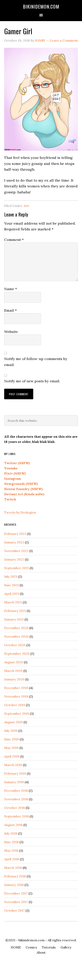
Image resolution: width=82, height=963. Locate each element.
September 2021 (16, 568)
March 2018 (13, 868)
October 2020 (14, 645)
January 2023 (14, 542)
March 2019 (13, 765)
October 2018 (14, 808)
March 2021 (13, 602)
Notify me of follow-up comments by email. (35, 361)
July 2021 (10, 576)
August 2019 (13, 722)
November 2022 (16, 551)
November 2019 (16, 696)
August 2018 (13, 825)
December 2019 (16, 688)
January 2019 (14, 782)
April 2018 (11, 859)
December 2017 (16, 893)
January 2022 (14, 559)
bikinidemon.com (41, 6)
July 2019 (11, 731)
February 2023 (15, 534)
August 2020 (13, 662)
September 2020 (16, 654)
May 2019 (11, 748)
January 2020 (14, 679)
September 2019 (16, 713)
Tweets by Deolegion (20, 512)
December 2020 (16, 628)
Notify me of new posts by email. (32, 381)
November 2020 (16, 636)
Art (26, 206)
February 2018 (15, 876)
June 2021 (11, 585)
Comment (14, 239)
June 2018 (11, 842)
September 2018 (16, 816)
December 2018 (16, 791)
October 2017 (14, 910)
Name (10, 289)
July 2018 (10, 833)
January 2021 (14, 619)
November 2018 (16, 799)
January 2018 (14, 885)
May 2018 (11, 850)
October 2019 (14, 705)
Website (11, 331)
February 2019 (15, 773)
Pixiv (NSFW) (15, 473)
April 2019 (11, 756)
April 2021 (11, 594)
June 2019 (11, 739)
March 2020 (13, 671)
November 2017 (16, 902)
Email (10, 310)
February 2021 (15, 611)
